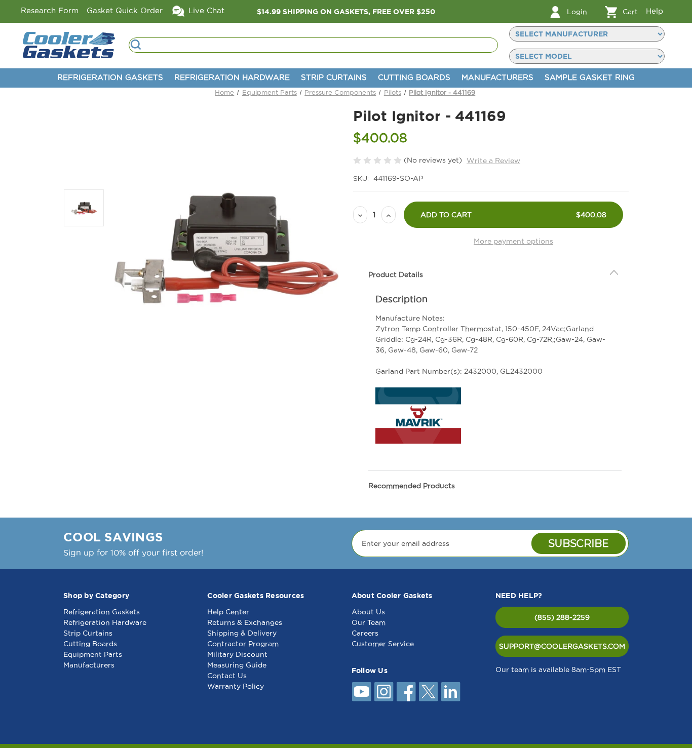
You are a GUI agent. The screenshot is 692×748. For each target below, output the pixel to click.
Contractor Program (243, 644)
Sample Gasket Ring (590, 77)
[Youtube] (362, 692)
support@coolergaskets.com (562, 646)
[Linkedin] (451, 692)
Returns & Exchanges (244, 622)
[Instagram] (384, 692)
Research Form (50, 10)
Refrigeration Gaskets (110, 77)
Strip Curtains (334, 77)
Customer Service (383, 644)
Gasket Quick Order (125, 10)
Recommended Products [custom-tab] (411, 486)
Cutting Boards (414, 77)
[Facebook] (406, 692)
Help (654, 11)
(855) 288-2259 (562, 617)
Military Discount (237, 654)
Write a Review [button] (493, 160)
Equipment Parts (92, 654)
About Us (368, 612)
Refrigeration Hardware (232, 77)
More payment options (513, 241)
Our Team (369, 622)
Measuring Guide (236, 665)
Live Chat (205, 10)
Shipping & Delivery (242, 633)
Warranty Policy (235, 686)
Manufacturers (497, 77)
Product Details (395, 274)
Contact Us (227, 676)
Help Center (228, 612)
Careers (365, 633)
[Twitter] (428, 692)
